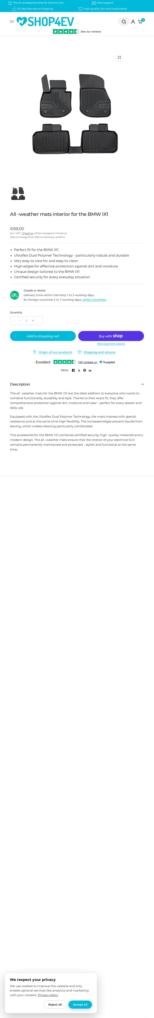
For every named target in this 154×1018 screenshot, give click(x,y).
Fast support (105, 2)
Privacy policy (48, 995)
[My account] (133, 21)
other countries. (94, 299)
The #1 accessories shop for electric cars (38, 2)
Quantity (16, 312)
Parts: (65, 370)
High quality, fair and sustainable (105, 8)
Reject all (55, 1004)
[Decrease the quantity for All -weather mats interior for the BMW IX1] (20, 320)
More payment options (111, 344)
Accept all (80, 1004)
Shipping (27, 233)
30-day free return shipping (35, 8)
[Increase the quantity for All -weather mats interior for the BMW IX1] (33, 320)
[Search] (124, 21)
